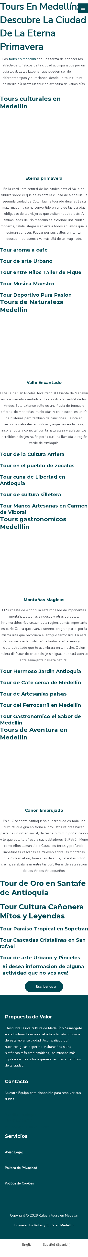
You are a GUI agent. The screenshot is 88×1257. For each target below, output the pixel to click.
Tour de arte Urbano (26, 261)
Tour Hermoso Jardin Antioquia (40, 671)
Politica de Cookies (19, 1183)
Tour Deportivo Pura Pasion (36, 295)
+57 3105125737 (18, 1120)
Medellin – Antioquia (20, 1114)
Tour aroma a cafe (24, 250)
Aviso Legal (14, 1152)
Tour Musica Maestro (27, 284)
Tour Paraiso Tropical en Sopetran (44, 929)
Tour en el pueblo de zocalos (37, 466)
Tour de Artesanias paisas (33, 694)
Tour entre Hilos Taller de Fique (40, 272)
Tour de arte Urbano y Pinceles (40, 958)
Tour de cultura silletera (30, 494)
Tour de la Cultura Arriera (32, 454)
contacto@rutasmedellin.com (27, 1127)
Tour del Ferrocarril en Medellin (40, 705)
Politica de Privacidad (21, 1168)
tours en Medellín (22, 59)
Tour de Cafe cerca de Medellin (40, 683)
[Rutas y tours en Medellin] (9, 8)
